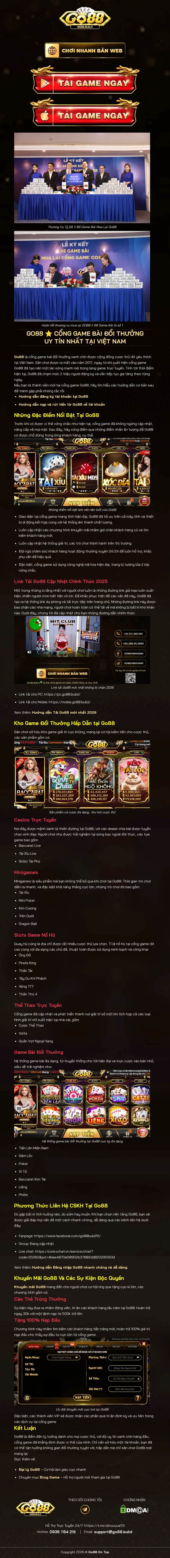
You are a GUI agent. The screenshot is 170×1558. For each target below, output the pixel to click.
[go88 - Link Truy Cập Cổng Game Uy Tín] (85, 18)
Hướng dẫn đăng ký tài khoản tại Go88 (53, 396)
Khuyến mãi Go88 (30, 1287)
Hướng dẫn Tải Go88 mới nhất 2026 (64, 712)
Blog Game (50, 1477)
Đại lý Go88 (29, 1469)
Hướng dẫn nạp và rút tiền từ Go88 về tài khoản (62, 404)
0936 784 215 (63, 1532)
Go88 (19, 357)
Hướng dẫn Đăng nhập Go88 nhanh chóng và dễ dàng (79, 1267)
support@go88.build (113, 1532)
